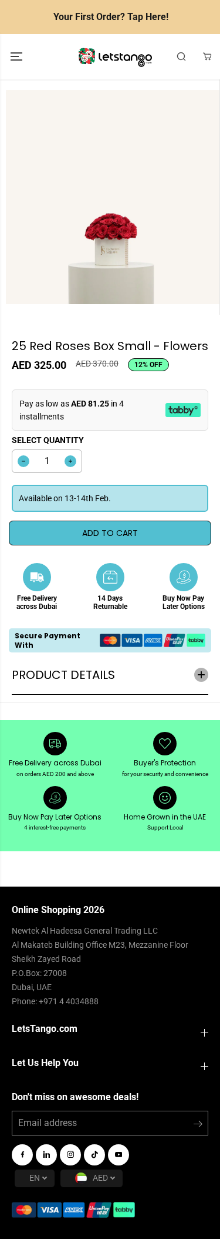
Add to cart (110, 533)
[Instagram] (70, 1154)
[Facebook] (22, 1154)
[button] (18, 56)
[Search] (181, 56)
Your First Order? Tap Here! (110, 16)
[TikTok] (94, 1154)
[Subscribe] (198, 1126)
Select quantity (48, 440)
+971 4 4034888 (69, 1001)
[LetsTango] (115, 57)
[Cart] (207, 56)
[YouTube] (118, 1154)
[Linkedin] (46, 1154)
